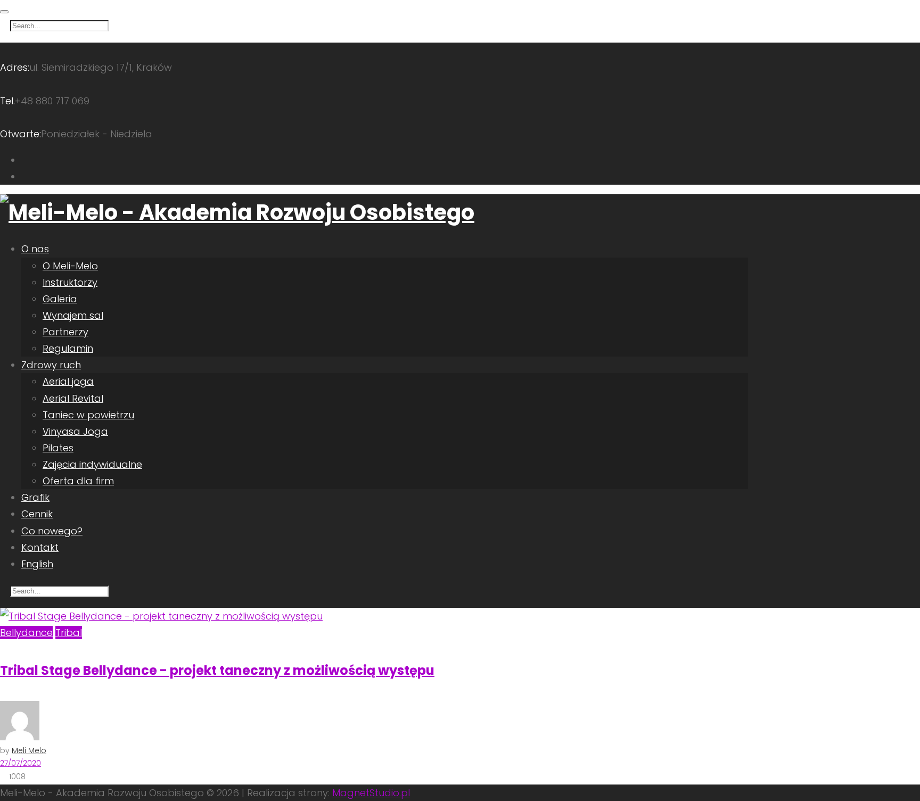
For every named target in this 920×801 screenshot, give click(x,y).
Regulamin (68, 348)
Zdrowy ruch (51, 364)
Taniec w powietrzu (88, 415)
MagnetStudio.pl (371, 792)
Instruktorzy (70, 282)
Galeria (60, 298)
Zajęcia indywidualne (92, 464)
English (37, 564)
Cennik (37, 514)
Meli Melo (29, 750)
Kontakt (40, 547)
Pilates (58, 448)
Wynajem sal (73, 315)
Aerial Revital (73, 398)
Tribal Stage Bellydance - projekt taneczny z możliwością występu (217, 670)
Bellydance (26, 632)
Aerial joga (68, 381)
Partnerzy (65, 331)
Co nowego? (52, 531)
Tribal (68, 632)
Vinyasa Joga (75, 431)
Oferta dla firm (78, 481)
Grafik (35, 497)
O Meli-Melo (70, 265)
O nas (35, 248)
